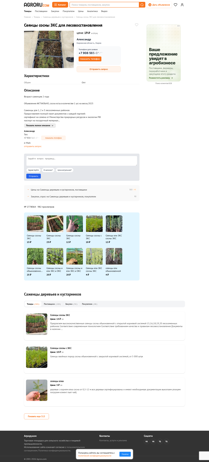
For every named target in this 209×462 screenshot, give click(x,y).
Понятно (125, 454)
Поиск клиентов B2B (163, 83)
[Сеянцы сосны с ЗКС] (36, 367)
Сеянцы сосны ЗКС (34, 237)
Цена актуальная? (65, 170)
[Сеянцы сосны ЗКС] (36, 334)
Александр (84, 39)
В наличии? (48, 170)
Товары (27, 11)
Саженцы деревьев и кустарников (58, 17)
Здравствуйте (33, 170)
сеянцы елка (57, 381)
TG (160, 441)
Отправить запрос (99, 69)
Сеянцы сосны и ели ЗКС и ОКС (54, 269)
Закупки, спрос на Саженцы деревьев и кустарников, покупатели (63, 196)
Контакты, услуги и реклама (113, 440)
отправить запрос (33, 146)
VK (146, 441)
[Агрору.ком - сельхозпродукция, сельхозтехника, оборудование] (36, 5)
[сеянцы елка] (36, 400)
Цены (81, 11)
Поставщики (41, 11)
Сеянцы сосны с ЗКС (94, 237)
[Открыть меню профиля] (182, 5)
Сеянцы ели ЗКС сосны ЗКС (114, 237)
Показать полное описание (38, 125)
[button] (142, 4)
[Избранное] (175, 5)
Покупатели (69, 11)
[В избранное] (136, 25)
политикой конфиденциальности (94, 455)
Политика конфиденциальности (54, 450)
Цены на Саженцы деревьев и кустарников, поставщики (59, 189)
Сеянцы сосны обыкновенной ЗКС (34, 269)
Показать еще (36, 416)
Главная (27, 17)
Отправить (33, 176)
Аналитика (92, 11)
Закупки (55, 11)
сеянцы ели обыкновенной (113, 269)
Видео (104, 11)
